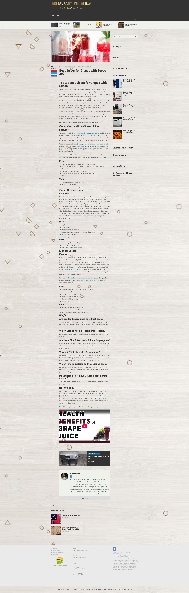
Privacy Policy (56, 550)
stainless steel (70, 204)
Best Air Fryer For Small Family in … (129, 131)
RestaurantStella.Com (123, 555)
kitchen (64, 358)
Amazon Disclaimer (57, 552)
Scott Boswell (64, 77)
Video (84, 12)
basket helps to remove (73, 269)
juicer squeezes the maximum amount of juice (92, 144)
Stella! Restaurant (117, 552)
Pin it (55, 70)
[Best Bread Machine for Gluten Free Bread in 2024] (56, 530)
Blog (60, 12)
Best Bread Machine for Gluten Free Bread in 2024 (70, 528)
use (83, 182)
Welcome (68, 12)
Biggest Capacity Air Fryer (71, 515)
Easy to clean (66, 234)
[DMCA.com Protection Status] (59, 564)
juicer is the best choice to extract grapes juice (86, 133)
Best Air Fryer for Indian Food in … (129, 106)
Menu (89, 12)
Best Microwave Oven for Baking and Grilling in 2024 (65, 25)
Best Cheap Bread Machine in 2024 (129, 80)
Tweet (55, 73)
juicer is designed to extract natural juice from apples (79, 278)
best (108, 260)
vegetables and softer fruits (91, 114)
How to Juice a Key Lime (87, 25)
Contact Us (55, 554)
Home (55, 12)
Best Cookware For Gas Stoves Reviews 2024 (130, 94)
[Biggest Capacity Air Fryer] (56, 519)
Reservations (77, 12)
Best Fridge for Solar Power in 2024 (130, 119)
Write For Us (56, 15)
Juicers (57, 505)
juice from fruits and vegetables (78, 138)
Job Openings (125, 12)
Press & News (115, 12)
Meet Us (107, 12)
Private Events (98, 12)
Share (55, 75)
